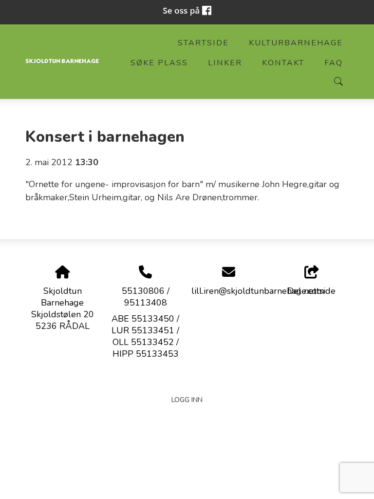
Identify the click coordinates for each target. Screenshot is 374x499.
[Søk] (338, 81)
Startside (203, 43)
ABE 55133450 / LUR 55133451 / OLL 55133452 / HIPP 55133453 (145, 336)
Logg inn (187, 399)
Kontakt (283, 63)
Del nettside (311, 291)
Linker (225, 63)
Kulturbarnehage (296, 43)
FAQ (333, 63)
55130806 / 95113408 (145, 296)
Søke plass (159, 63)
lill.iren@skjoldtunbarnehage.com (257, 291)
